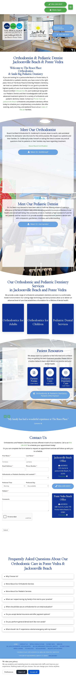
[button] (70, 7)
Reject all (21, 672)
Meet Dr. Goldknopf (39, 152)
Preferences (8, 672)
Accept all (33, 672)
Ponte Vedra (38, 99)
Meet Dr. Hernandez (39, 224)
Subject (5, 491)
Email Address (7, 466)
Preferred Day (30, 482)
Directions (62, 476)
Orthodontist (20, 91)
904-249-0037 (64, 486)
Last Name (30, 456)
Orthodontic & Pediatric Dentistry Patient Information (51, 394)
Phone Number (31, 466)
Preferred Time (7, 482)
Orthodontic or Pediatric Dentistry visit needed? (19, 474)
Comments (6, 499)
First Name (6, 456)
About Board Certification (38, 146)
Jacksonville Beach (10, 102)
